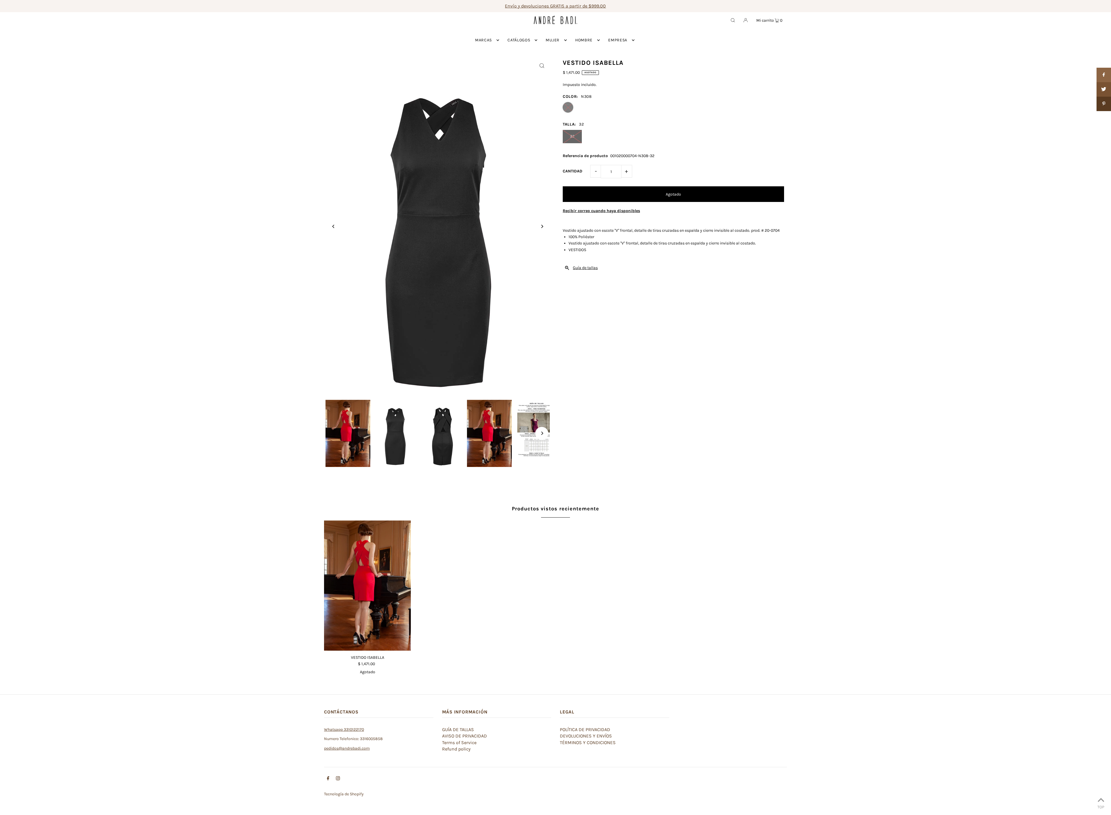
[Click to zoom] (541, 65)
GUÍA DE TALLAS (458, 729)
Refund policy (456, 749)
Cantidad (572, 171)
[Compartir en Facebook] (1104, 75)
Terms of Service (459, 742)
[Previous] (333, 226)
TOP (1100, 807)
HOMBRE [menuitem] (584, 40)
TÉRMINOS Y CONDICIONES (588, 742)
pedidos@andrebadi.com (347, 748)
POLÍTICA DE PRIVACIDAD (585, 729)
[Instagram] (338, 779)
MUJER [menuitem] (553, 40)
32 (572, 136)
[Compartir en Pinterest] (1104, 104)
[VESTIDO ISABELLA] (367, 585)
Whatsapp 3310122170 (344, 729)
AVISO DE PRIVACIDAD (464, 736)
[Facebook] (328, 779)
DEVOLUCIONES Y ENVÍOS (586, 736)
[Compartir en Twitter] (1104, 89)
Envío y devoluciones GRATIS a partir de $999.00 (555, 6)
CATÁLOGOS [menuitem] (518, 40)
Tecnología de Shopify (344, 794)
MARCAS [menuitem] (483, 40)
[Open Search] (733, 19)
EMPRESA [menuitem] (617, 40)
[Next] (541, 226)
